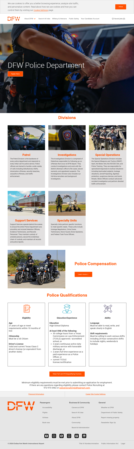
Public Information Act (109, 444)
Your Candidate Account (90, 19)
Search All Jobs (44, 19)
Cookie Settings (41, 10)
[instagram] (54, 436)
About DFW (76, 418)
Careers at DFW (78, 407)
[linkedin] (84, 436)
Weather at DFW (107, 407)
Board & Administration (80, 428)
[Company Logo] (14, 19)
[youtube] (69, 436)
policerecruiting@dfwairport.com (74, 388)
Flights (44, 412)
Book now (46, 423)
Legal (123, 444)
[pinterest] (77, 436)
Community (76, 423)
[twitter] (61, 436)
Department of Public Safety (111, 412)
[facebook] (46, 436)
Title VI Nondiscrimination (89, 444)
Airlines (45, 418)
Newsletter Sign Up (108, 423)
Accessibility (47, 407)
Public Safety (74, 19)
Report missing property (110, 418)
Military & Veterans (59, 19)
